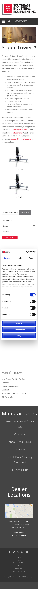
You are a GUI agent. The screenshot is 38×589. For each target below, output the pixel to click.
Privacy (19, 560)
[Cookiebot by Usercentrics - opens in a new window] (27, 252)
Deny (19, 336)
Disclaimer (19, 566)
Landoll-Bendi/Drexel (10, 386)
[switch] (33, 301)
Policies (19, 557)
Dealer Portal (19, 569)
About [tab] (31, 258)
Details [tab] (19, 258)
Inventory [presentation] (25, 212)
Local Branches (17, 133)
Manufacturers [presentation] (10, 212)
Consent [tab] (7, 258)
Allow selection (19, 330)
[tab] (10, 212)
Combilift (5, 390)
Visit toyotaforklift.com (19, 571)
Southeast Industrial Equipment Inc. (19, 10)
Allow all (19, 324)
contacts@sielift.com (19, 130)
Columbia (5, 382)
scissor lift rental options (21, 139)
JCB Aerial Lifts (7, 397)
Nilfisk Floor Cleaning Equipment (15, 393)
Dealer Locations (19, 492)
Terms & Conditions (19, 563)
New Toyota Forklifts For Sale (13, 379)
